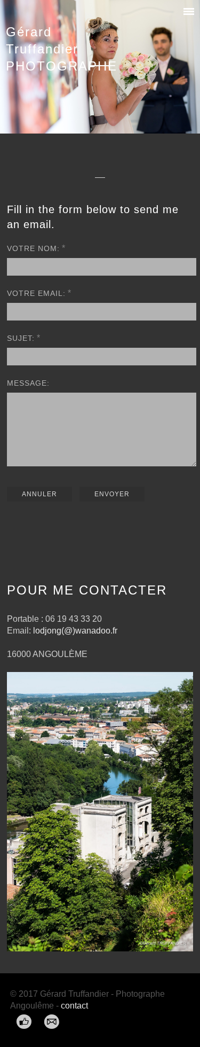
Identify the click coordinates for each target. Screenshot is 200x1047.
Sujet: (21, 338)
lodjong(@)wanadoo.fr (75, 630)
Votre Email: (36, 293)
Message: (28, 383)
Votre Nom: (33, 248)
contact (74, 1005)
